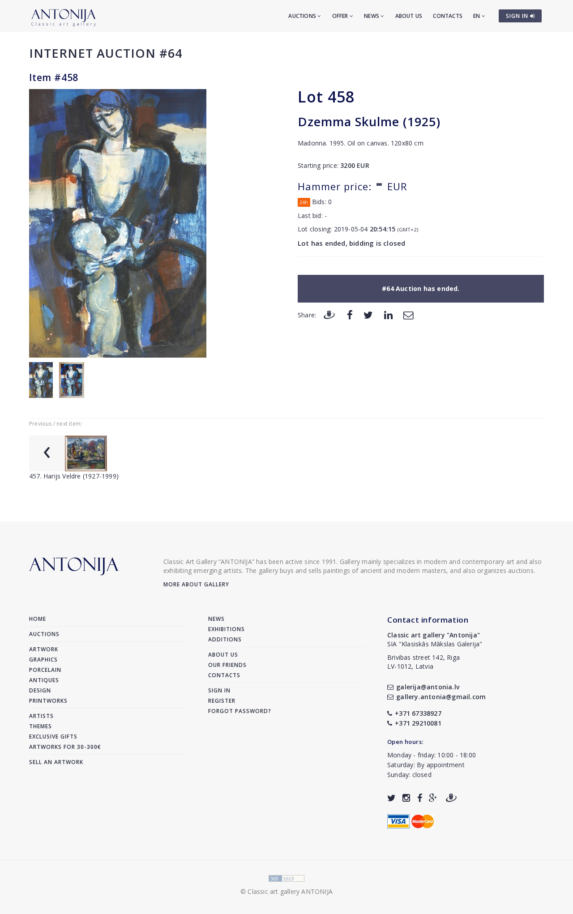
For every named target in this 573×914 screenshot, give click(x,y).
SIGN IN (518, 16)
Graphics (43, 659)
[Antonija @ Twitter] (391, 798)
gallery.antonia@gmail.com (441, 696)
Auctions (302, 16)
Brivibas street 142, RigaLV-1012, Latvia (423, 662)
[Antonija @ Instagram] (406, 798)
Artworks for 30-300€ (65, 747)
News (372, 16)
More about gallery (196, 584)
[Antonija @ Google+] (433, 798)
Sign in (219, 690)
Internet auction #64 (105, 53)
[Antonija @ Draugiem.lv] (451, 798)
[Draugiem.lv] (329, 314)
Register (221, 701)
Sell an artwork (56, 762)
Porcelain (45, 670)
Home (37, 619)
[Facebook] (350, 314)
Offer (341, 16)
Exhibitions (226, 629)
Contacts (447, 16)
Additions (225, 639)
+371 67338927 (418, 713)
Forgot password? (239, 711)
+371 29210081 (418, 723)
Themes (40, 726)
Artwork (43, 649)
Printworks (48, 701)
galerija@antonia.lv (427, 687)
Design (40, 690)
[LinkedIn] (388, 314)
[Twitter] (368, 314)
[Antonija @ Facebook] (419, 798)
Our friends (227, 665)
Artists (41, 716)
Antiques (44, 680)
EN (477, 16)
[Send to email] (408, 314)
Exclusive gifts (53, 736)
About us (409, 16)
